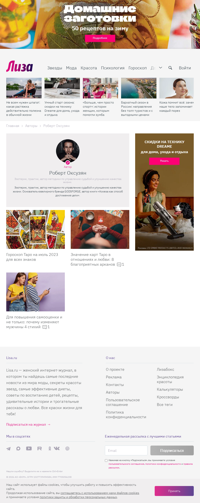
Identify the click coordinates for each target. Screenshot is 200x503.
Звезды (54, 68)
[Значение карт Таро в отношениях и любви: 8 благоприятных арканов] (100, 229)
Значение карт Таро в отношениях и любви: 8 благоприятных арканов (93, 259)
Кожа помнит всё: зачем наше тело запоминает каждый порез (177, 106)
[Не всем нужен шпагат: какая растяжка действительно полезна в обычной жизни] (24, 88)
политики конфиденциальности (163, 463)
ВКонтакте (57, 448)
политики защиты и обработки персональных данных (78, 497)
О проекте (115, 369)
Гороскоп (138, 68)
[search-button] (170, 68)
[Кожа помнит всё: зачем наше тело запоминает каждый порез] (177, 88)
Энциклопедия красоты (170, 379)
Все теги (165, 404)
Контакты (115, 384)
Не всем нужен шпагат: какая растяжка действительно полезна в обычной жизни (23, 108)
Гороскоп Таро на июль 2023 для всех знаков (32, 257)
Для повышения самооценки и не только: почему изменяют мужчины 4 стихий (34, 321)
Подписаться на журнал (26, 424)
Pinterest (67, 448)
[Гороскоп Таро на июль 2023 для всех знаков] (35, 229)
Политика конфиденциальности (126, 414)
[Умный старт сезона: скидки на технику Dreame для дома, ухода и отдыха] (62, 88)
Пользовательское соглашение (123, 402)
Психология (113, 68)
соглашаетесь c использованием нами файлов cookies (100, 493)
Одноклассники (50, 448)
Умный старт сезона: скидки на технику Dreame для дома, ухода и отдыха (62, 108)
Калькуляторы (170, 389)
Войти (185, 68)
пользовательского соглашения (126, 463)
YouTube (29, 448)
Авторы (113, 392)
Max (18, 448)
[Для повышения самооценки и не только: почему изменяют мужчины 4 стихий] (35, 291)
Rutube (40, 448)
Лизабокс (165, 369)
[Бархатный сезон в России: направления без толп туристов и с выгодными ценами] (138, 88)
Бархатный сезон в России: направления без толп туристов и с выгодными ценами (137, 108)
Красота (89, 68)
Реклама (114, 377)
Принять (174, 491)
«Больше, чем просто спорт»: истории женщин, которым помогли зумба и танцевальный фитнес (98, 108)
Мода (71, 68)
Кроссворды (168, 396)
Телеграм (8, 448)
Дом (155, 68)
